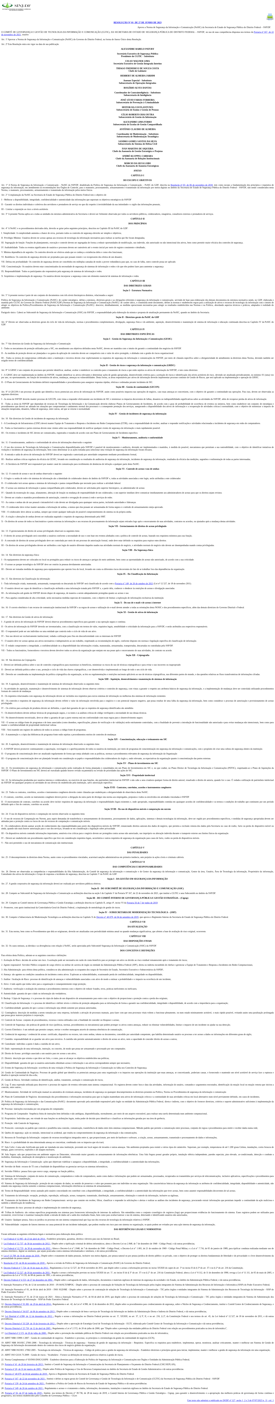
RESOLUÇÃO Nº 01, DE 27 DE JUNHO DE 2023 (138, 22)
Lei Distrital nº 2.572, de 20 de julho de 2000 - (26, 1333)
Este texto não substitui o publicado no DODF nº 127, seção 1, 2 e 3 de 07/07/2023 (230, 1400)
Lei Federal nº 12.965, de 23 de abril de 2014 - (25, 1239)
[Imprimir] (270, 20)
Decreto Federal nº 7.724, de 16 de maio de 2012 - (26, 1268)
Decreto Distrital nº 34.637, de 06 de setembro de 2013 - (30, 1311)
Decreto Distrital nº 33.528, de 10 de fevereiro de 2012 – (30, 1323)
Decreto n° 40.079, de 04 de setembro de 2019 (117, 917)
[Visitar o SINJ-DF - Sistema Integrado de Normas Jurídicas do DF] (16, 12)
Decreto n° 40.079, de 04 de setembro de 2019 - (26, 1374)
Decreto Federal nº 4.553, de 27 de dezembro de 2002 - (29, 1280)
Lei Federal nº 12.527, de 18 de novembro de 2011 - (27, 1272)
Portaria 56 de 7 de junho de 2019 (142, 903)
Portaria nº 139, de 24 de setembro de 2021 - (25, 1383)
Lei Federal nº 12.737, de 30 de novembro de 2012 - (27, 1243)
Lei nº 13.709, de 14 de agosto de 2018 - (22, 1256)
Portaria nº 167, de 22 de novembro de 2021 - (25, 1379)
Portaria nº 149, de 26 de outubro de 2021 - (24, 1388)
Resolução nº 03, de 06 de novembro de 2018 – (25, 1263)
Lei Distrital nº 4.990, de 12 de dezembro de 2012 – (29, 1316)
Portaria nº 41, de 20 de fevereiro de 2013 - (24, 1364)
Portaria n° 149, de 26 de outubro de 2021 (134, 583)
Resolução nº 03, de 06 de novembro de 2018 (192, 185)
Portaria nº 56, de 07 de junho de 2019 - (24, 1393)
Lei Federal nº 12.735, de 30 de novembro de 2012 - (28, 1248)
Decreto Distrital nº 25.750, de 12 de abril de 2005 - (28, 1328)
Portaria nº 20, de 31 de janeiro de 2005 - (23, 1369)
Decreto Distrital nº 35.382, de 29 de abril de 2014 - (28, 1304)
